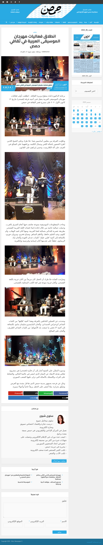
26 (74, 122)
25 (78, 122)
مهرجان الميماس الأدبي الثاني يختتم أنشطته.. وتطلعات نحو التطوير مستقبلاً (48, 477)
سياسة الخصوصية (91, 542)
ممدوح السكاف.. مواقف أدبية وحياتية (51, 483)
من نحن (12, 22)
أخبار (91, 22)
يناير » (94, 131)
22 (91, 122)
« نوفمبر (99, 131)
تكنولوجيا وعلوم (72, 22)
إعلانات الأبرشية (32, 22)
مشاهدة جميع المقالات (59, 461)
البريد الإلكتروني (36, 521)
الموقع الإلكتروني (15, 521)
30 (87, 126)
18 (78, 118)
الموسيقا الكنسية (24, 482)
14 (95, 118)
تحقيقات (57, 22)
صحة (85, 22)
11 (78, 114)
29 (91, 126)
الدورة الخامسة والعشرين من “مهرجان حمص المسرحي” (17, 476)
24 (82, 122)
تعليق (64, 501)
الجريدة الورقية (22, 22)
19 (74, 118)
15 (91, 118)
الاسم (63, 521)
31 (82, 126)
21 (95, 122)
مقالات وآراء (49, 22)
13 (99, 118)
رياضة (80, 22)
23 (87, 122)
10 (82, 114)
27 (99, 126)
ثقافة (64, 22)
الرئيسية (96, 22)
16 (87, 118)
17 (82, 118)
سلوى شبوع (31, 52)
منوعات (41, 22)
